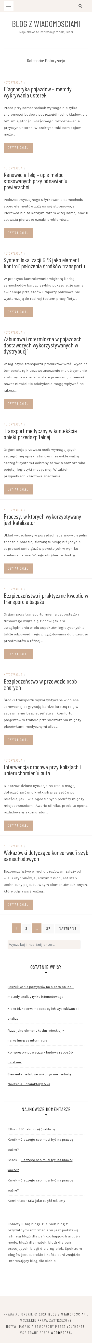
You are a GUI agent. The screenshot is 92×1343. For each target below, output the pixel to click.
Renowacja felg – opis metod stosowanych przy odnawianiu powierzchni (35, 181)
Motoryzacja (13, 82)
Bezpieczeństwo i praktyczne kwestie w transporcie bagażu (46, 598)
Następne (67, 928)
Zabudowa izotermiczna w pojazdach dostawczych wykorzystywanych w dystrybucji (42, 345)
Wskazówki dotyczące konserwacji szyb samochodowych (46, 855)
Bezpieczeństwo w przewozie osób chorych (40, 684)
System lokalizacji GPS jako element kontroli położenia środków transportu (44, 263)
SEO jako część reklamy (36, 1129)
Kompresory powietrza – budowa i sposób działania (40, 1057)
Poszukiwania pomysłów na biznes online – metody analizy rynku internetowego (41, 992)
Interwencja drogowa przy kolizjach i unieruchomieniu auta (42, 770)
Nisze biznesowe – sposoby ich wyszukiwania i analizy (43, 1013)
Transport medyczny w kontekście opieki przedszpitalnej (40, 433)
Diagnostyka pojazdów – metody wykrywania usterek (38, 92)
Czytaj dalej (18, 148)
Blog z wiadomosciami (46, 23)
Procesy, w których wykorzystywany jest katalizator (42, 519)
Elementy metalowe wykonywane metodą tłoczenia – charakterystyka (39, 1079)
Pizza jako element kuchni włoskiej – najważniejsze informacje (36, 1035)
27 (48, 928)
